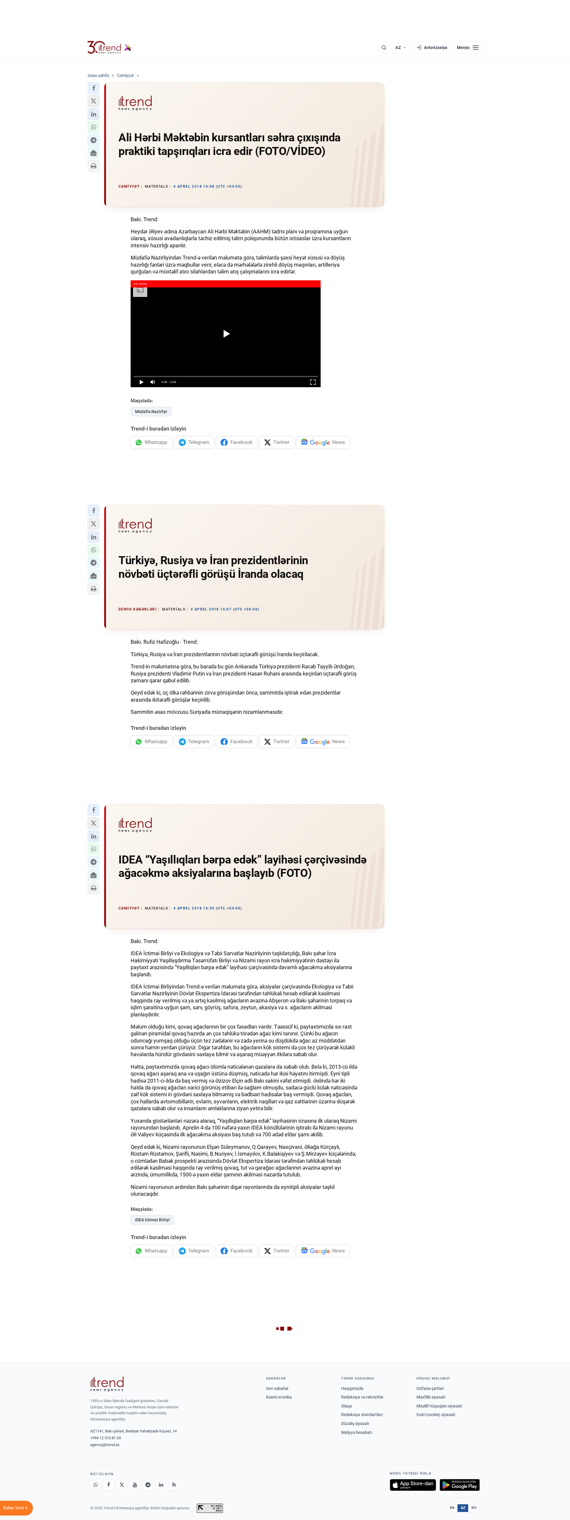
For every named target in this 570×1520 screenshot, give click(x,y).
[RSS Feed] (174, 1485)
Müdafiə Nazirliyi (151, 411)
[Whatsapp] (95, 1485)
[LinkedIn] (161, 1485)
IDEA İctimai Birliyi (152, 1219)
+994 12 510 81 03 (105, 1438)
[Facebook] (108, 1485)
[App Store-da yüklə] (413, 1485)
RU (473, 1508)
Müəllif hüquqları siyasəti (439, 1406)
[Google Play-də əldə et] (460, 1485)
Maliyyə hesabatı (356, 1432)
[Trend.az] (110, 47)
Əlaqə (346, 1406)
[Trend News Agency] (107, 1384)
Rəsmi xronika (279, 1397)
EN (452, 1508)
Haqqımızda (352, 1388)
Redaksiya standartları (362, 1414)
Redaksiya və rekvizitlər (362, 1397)
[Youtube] (134, 1485)
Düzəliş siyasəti (355, 1423)
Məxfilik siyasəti (431, 1397)
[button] (93, 88)
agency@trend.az (104, 1445)
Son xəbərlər (277, 1388)
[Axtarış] (384, 47)
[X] (121, 1485)
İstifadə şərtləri (430, 1388)
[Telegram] (147, 1485)
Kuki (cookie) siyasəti (436, 1414)
